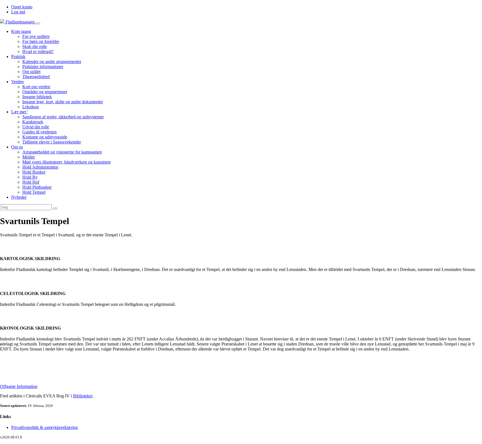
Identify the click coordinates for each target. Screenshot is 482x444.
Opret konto (21, 6)
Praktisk (18, 56)
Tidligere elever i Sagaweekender (51, 142)
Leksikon (30, 106)
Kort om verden (36, 86)
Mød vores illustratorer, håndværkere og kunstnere (66, 162)
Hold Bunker (33, 172)
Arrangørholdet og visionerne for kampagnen (62, 152)
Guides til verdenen (39, 131)
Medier (28, 157)
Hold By (30, 177)
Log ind (18, 11)
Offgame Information (18, 386)
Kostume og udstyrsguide (44, 137)
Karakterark (32, 121)
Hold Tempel (33, 192)
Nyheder (18, 197)
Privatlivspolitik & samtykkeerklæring (44, 427)
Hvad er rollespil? (38, 51)
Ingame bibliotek (37, 96)
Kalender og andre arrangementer (51, 61)
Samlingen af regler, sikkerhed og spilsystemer (63, 116)
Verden (17, 81)
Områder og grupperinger (44, 91)
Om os (17, 147)
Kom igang (21, 31)
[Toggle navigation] (38, 23)
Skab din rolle (34, 46)
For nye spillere (36, 36)
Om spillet (31, 71)
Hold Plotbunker (37, 187)
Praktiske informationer (42, 66)
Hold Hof (30, 182)
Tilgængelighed (36, 76)
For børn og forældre (40, 41)
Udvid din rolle (35, 126)
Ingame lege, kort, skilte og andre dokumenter (62, 101)
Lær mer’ (19, 111)
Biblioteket (82, 395)
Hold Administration (40, 167)
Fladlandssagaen (20, 22)
